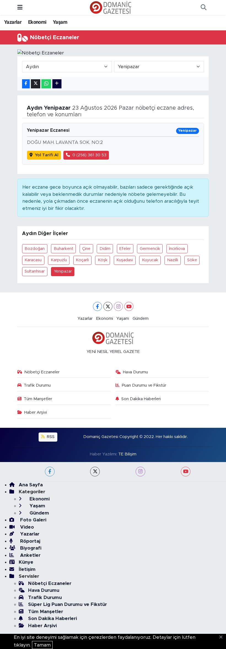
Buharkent (63, 249)
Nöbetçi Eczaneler (42, 372)
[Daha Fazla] (56, 83)
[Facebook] (97, 306)
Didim (105, 249)
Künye (26, 562)
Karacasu (33, 260)
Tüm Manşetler (38, 399)
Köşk (102, 260)
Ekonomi (37, 22)
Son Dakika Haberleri (141, 399)
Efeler (125, 249)
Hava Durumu (135, 372)
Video (26, 527)
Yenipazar (63, 271)
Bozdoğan (35, 249)
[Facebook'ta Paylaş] (26, 83)
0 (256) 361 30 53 (89, 155)
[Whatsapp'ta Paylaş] (46, 83)
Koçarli (82, 260)
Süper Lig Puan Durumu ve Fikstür (67, 604)
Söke (192, 260)
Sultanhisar (35, 271)
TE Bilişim (127, 454)
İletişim (27, 569)
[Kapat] (222, 637)
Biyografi (30, 548)
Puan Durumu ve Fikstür (144, 385)
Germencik (150, 249)
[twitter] (95, 471)
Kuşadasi (124, 260)
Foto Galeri (32, 520)
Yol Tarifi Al (46, 155)
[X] (107, 306)
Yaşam (60, 22)
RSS (50, 437)
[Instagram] (118, 306)
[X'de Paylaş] (35, 83)
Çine (86, 249)
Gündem (141, 318)
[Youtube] (128, 306)
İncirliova (177, 249)
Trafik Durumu (37, 385)
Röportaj (29, 541)
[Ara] (203, 7)
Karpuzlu (59, 260)
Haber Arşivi (35, 412)
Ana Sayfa (31, 484)
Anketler (30, 555)
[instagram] (140, 471)
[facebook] (50, 471)
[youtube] (185, 471)
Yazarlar (12, 22)
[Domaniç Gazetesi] (110, 7)
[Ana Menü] (20, 7)
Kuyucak (150, 260)
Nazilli (172, 260)
